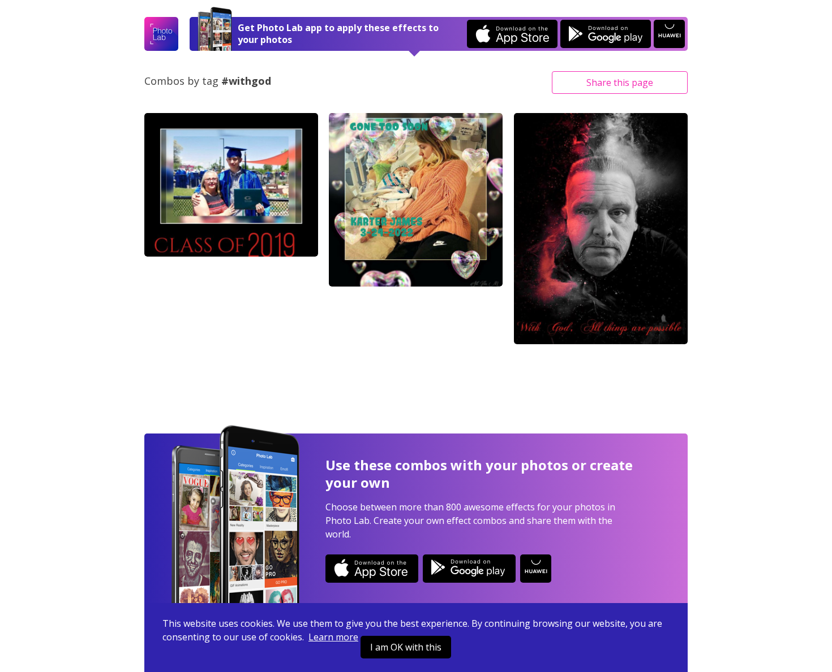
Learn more (333, 637)
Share (619, 82)
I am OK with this (405, 647)
